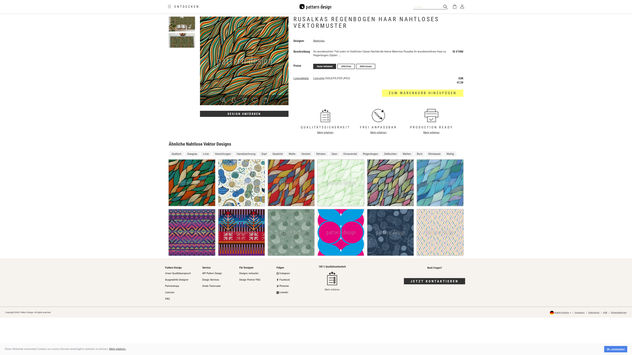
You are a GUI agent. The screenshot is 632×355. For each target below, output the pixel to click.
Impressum (580, 312)
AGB (605, 312)
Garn (334, 154)
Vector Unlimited (324, 66)
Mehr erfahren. (117, 349)
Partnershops (172, 285)
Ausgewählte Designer (176, 279)
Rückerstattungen (619, 312)
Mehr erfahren (325, 132)
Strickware (434, 154)
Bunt (419, 154)
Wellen (407, 154)
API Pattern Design (212, 273)
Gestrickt (278, 154)
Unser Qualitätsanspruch (178, 273)
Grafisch (176, 154)
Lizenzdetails (301, 78)
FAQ (167, 298)
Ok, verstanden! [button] (616, 349)
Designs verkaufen (249, 273)
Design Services (210, 279)
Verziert (305, 154)
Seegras (192, 154)
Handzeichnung (246, 154)
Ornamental (350, 154)
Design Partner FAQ (249, 279)
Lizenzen (169, 292)
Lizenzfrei (319, 78)
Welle (292, 154)
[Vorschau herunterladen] (234, 100)
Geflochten (390, 154)
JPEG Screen (366, 66)
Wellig (450, 154)
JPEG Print (346, 66)
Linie (206, 154)
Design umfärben (244, 114)
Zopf (264, 154)
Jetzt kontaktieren (434, 281)
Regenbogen (370, 154)
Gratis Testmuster (211, 285)
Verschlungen (223, 154)
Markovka (319, 41)
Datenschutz (593, 312)
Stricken (321, 154)
